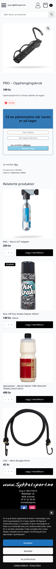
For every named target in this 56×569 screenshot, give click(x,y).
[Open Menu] (3, 5)
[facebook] (24, 508)
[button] (51, 512)
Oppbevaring (15, 173)
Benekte (28, 551)
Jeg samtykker (20, 145)
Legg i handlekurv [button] (34, 252)
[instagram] (32, 508)
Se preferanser (28, 559)
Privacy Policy (35, 565)
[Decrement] (5, 252)
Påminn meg (28, 148)
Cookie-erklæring (21, 565)
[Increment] (11, 252)
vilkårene (26, 145)
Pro (16, 164)
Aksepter (28, 542)
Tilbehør (23, 173)
